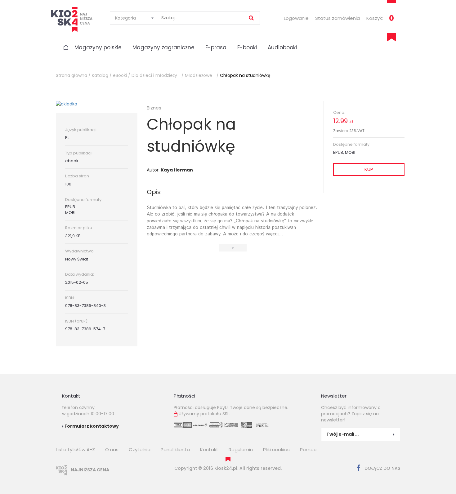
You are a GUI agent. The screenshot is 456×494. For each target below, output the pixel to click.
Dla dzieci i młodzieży (154, 75)
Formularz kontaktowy (91, 426)
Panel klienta (175, 449)
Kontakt (71, 396)
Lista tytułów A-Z (75, 449)
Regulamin (241, 449)
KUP (368, 169)
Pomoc (308, 449)
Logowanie (296, 18)
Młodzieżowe (198, 75)
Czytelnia (139, 449)
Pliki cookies (276, 449)
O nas (111, 449)
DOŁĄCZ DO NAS (381, 468)
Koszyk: (374, 18)
